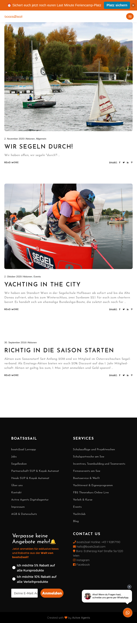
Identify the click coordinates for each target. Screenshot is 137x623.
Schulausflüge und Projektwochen (94, 449)
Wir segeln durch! (38, 147)
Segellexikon (19, 463)
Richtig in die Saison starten (59, 351)
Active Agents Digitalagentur (30, 499)
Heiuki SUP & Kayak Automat (30, 478)
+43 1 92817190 (110, 542)
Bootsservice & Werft (86, 478)
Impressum (18, 507)
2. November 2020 (14, 138)
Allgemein (41, 138)
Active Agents (81, 617)
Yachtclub (79, 514)
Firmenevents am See (86, 471)
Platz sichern (117, 5)
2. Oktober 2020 (13, 276)
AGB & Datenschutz (24, 514)
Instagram (83, 560)
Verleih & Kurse (82, 499)
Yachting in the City (42, 285)
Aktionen (30, 138)
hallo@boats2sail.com (90, 546)
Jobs (14, 456)
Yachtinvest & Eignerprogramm (93, 485)
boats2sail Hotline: (88, 542)
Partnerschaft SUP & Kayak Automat (35, 471)
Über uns (17, 485)
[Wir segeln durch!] (68, 76)
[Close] (133, 5)
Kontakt (16, 492)
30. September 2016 (15, 342)
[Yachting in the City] (68, 226)
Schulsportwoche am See (88, 456)
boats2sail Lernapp (23, 449)
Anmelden (52, 593)
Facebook (83, 564)
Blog (76, 521)
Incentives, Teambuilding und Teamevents (99, 463)
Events (37, 276)
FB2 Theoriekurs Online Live (91, 492)
